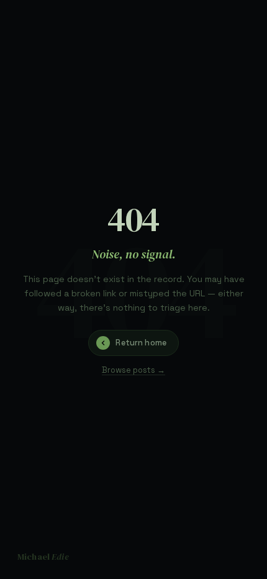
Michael (43, 556)
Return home (140, 342)
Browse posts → (133, 370)
